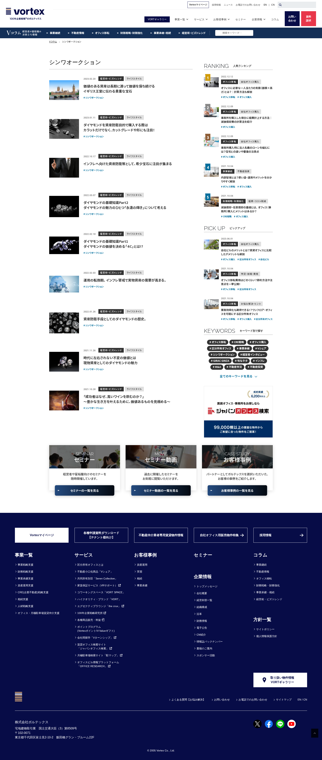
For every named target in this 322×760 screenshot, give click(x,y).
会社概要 (202, 593)
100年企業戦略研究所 (90, 613)
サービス (84, 554)
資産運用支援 (25, 585)
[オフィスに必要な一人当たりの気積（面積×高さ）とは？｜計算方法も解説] (211, 82)
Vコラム (53, 41)
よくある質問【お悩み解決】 (188, 699)
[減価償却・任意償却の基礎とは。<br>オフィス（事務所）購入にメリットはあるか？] (211, 201)
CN (273, 5)
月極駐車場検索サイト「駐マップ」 (98, 655)
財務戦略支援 (25, 571)
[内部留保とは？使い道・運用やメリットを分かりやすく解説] (211, 171)
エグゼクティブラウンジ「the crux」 (99, 606)
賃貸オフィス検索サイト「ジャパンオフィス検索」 (93, 646)
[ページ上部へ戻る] (314, 733)
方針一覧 (262, 619)
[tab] (238, 376)
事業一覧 (24, 554)
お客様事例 (145, 554)
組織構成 (202, 607)
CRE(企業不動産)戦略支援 (33, 592)
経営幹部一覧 (204, 600)
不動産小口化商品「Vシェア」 (95, 571)
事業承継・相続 (265, 592)
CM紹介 (201, 634)
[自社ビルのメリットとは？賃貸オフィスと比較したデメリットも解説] (211, 244)
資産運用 (142, 564)
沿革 (199, 613)
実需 (139, 571)
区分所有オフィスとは (90, 564)
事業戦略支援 (25, 564)
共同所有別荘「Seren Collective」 (97, 578)
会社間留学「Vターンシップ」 (95, 637)
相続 (139, 578)
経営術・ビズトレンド (269, 599)
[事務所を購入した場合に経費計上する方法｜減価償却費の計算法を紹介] (211, 112)
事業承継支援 (25, 578)
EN (265, 5)
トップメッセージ (207, 586)
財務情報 (202, 620)
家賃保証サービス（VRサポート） (97, 585)
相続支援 (23, 599)
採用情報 (266, 535)
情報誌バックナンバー (210, 641)
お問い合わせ (222, 699)
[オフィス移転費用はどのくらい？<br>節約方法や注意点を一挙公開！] (211, 274)
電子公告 (202, 627)
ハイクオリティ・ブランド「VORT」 (99, 599)
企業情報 (203, 576)
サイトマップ (284, 699)
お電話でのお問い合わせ (253, 699)
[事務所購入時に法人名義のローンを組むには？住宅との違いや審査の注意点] (211, 142)
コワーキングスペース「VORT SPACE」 (101, 592)
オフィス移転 (264, 578)
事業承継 (142, 585)
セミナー (203, 554)
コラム (260, 554)
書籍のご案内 (204, 648)
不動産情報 (262, 571)
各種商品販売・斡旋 (89, 619)
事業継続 (261, 564)
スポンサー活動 (206, 655)
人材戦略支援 (25, 606)
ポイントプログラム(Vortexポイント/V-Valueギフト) (96, 628)
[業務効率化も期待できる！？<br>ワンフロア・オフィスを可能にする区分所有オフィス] (211, 304)
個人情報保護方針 (266, 636)
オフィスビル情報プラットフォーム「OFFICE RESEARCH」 (98, 664)
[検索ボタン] (280, 5)
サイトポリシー (265, 629)
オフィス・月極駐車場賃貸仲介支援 (38, 613)
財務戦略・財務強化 (268, 585)
